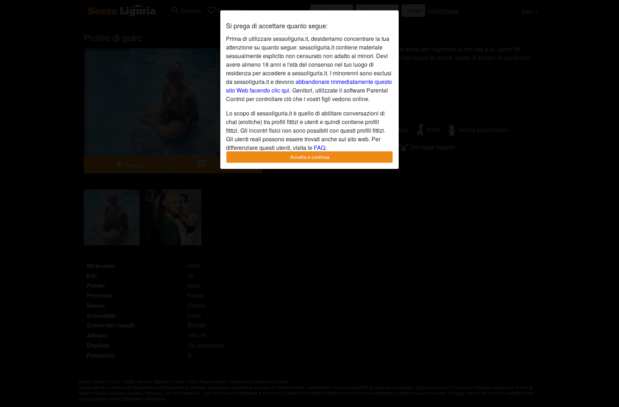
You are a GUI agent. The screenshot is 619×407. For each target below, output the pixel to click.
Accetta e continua (309, 156)
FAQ (319, 147)
